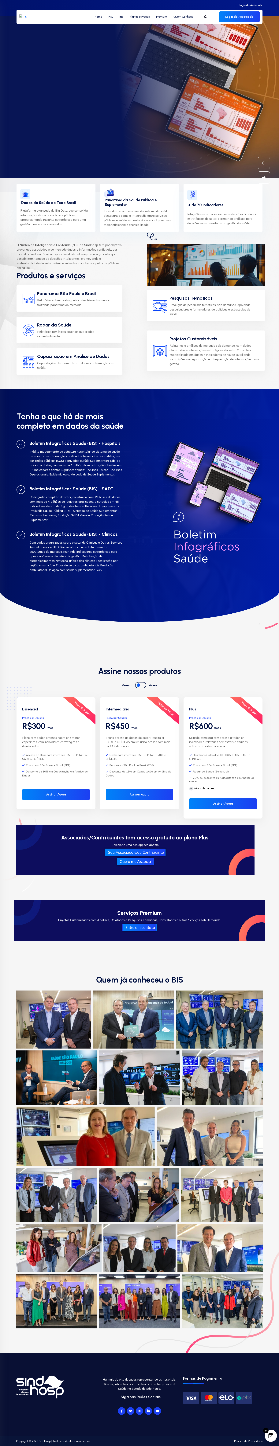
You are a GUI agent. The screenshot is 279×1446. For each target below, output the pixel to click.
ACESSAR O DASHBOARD (40, 104)
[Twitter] (130, 1411)
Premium (161, 16)
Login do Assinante (250, 5)
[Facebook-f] (121, 1411)
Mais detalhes (204, 788)
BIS (122, 16)
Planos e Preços (140, 16)
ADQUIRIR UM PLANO (91, 104)
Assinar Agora (56, 794)
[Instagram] (139, 1411)
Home (98, 16)
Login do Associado (239, 16)
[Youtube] (157, 1411)
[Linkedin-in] (148, 1411)
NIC (111, 16)
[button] (264, 177)
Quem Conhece (183, 16)
